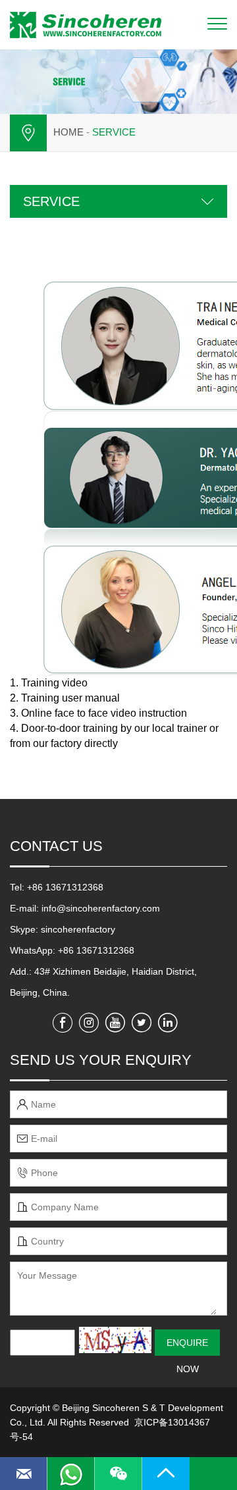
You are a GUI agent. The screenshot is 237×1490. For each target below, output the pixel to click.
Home (68, 132)
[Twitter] (141, 1023)
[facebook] (62, 1023)
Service (114, 132)
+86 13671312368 (96, 950)
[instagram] (89, 1023)
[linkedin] (168, 1023)
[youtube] (115, 1023)
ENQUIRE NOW (187, 1346)
